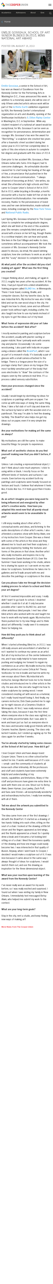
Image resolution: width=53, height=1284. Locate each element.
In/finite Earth (20, 107)
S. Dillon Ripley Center (38, 118)
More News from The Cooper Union (17, 927)
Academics (6, 13)
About (33, 13)
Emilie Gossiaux (9, 86)
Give (42, 13)
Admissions (21, 13)
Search (50, 13)
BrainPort (32, 351)
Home (7, 22)
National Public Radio (17, 213)
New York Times (42, 209)
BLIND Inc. (30, 289)
